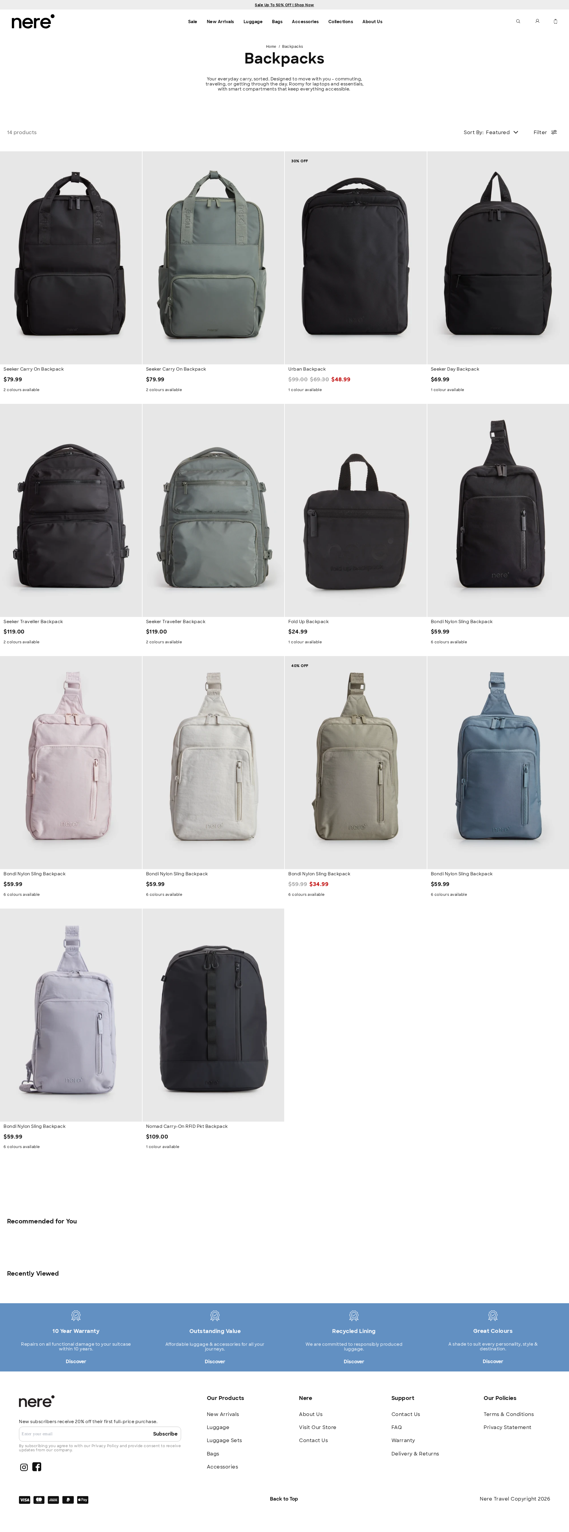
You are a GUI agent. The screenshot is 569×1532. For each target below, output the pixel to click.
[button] (518, 21)
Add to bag (71, 354)
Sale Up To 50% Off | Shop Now (284, 5)
